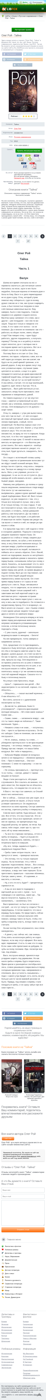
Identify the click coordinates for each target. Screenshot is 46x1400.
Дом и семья (9, 1273)
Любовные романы (11, 1250)
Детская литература (12, 1270)
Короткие (4, 1356)
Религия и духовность (13, 1280)
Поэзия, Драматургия (12, 1297)
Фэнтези (26, 1341)
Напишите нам (19, 178)
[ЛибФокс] (9, 8)
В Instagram (11, 59)
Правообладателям (30, 1370)
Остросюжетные (7, 1362)
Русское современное (22, 137)
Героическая (28, 1324)
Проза (7, 1263)
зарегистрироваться (28, 1156)
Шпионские (5, 1341)
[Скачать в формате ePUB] (29, 161)
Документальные (11, 1260)
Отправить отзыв (23, 1230)
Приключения (10, 1267)
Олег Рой (17, 128)
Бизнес (7, 1277)
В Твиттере (32, 54)
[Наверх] (39, 1395)
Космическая (28, 1330)
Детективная (28, 1327)
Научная (26, 1333)
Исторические (6, 1330)
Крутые (4, 1336)
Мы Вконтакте (22, 65)
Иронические (6, 1327)
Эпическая (27, 1344)
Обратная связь (29, 1378)
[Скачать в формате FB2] (20, 161)
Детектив (4, 1324)
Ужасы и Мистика (29, 1338)
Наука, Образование (12, 1256)
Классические (6, 1333)
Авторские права (23, 29)
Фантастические (7, 1359)
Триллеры (5, 1338)
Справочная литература (13, 1284)
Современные (6, 1365)
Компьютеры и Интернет (13, 1294)
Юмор (7, 1290)
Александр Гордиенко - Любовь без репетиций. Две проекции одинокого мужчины (34, 1097)
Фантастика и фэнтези (13, 1246)
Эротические (6, 1368)
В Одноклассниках (34, 59)
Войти (25, 2)
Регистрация (37, 2)
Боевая (26, 1321)
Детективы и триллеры (13, 1253)
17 (28, 241)
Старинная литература (13, 1287)
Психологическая (29, 1336)
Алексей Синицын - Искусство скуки (12, 1096)
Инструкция (25, 183)
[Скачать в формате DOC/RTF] (24, 169)
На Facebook (11, 54)
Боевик (4, 1321)
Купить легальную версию (28, 151)
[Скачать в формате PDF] (33, 169)
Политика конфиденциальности (31, 1374)
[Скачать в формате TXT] (37, 161)
